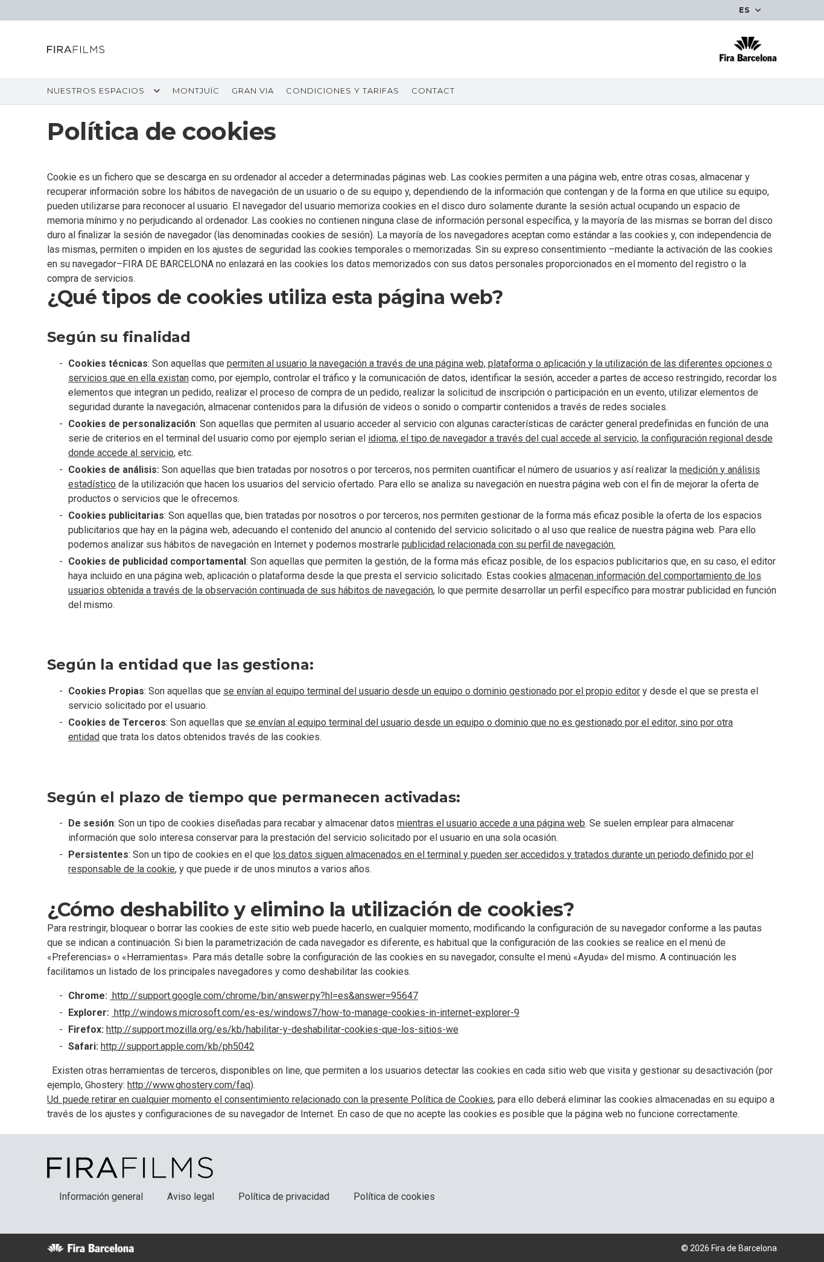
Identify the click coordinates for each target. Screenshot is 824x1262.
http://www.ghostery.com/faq (188, 1085)
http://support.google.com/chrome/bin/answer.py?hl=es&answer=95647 (264, 995)
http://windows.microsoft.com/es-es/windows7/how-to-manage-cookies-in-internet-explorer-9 (315, 1012)
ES (745, 9)
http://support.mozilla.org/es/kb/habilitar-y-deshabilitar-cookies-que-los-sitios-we (282, 1029)
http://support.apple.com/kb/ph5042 (178, 1046)
